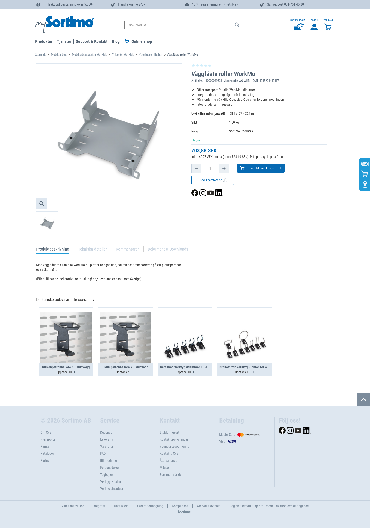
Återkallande (168, 461)
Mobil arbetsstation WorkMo (89, 55)
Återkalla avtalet (208, 506)
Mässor (165, 468)
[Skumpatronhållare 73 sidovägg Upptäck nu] (125, 325)
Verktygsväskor (110, 482)
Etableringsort (169, 432)
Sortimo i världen (171, 475)
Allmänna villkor (72, 506)
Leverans (106, 439)
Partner (45, 461)
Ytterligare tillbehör (151, 55)
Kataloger (47, 454)
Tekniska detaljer (92, 249)
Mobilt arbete (59, 55)
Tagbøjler (106, 475)
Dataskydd (121, 506)
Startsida (40, 55)
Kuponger (106, 432)
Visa (222, 442)
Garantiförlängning (150, 506)
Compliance (180, 506)
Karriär (45, 446)
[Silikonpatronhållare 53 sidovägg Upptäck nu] (66, 325)
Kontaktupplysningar (174, 439)
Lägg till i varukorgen (262, 168)
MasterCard (227, 435)
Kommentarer (127, 249)
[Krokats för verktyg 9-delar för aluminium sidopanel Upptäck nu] (244, 325)
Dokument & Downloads (168, 249)
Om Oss (45, 432)
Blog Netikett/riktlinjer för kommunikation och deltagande (269, 506)
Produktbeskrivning (52, 250)
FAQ (103, 454)
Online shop (141, 41)
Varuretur (106, 446)
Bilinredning (108, 461)
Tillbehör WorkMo (123, 55)
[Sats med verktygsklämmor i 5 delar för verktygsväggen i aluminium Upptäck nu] (185, 325)
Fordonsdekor (109, 468)
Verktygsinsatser (111, 489)
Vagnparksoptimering (174, 446)
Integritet (98, 506)
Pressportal (48, 439)
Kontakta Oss (169, 454)
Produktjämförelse (211, 180)
